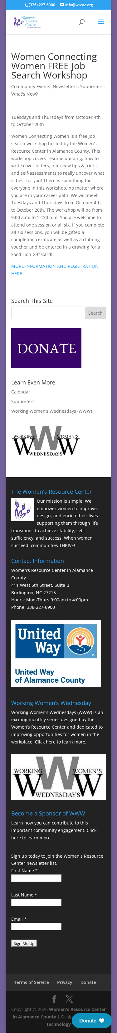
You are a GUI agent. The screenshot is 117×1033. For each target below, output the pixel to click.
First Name (24, 871)
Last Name (24, 895)
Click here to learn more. (60, 742)
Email (19, 919)
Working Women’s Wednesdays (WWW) (51, 411)
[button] (92, 1020)
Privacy (64, 982)
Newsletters (65, 86)
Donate (88, 982)
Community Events (30, 86)
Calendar (20, 392)
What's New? (24, 94)
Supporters (92, 86)
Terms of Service (31, 982)
